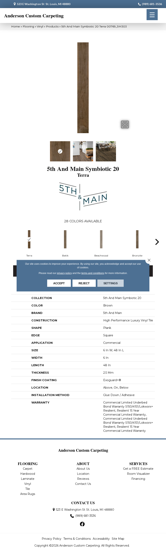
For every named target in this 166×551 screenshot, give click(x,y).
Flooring (28, 26)
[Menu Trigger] (152, 14)
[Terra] (29, 239)
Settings (110, 283)
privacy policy (64, 273)
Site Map (118, 538)
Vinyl (40, 26)
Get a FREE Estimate (138, 468)
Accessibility (101, 538)
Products (52, 26)
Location (83, 474)
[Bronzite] (137, 239)
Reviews (83, 479)
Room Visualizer (138, 474)
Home (15, 26)
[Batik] (65, 239)
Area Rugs (27, 494)
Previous (34, 149)
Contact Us (83, 484)
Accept (59, 283)
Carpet (27, 468)
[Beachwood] (101, 239)
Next (132, 149)
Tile (27, 489)
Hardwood (27, 474)
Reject (84, 283)
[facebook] (82, 524)
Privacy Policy (51, 538)
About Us (83, 468)
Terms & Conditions (77, 538)
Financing (138, 479)
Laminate (27, 479)
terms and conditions (92, 273)
